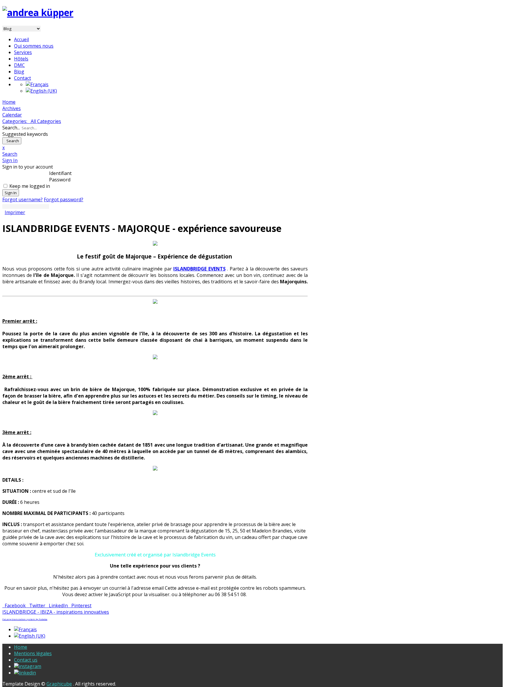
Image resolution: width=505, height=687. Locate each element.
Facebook (14, 605)
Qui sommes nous (33, 46)
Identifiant (60, 173)
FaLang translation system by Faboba (24, 619)
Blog (19, 71)
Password (59, 179)
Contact (22, 78)
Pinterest (80, 605)
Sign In (11, 192)
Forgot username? (22, 199)
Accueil (21, 39)
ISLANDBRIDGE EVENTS (199, 269)
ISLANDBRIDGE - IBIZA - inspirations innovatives (55, 612)
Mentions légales (33, 653)
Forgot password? (63, 199)
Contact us (25, 660)
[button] (155, 154)
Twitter (36, 605)
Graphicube (59, 684)
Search (12, 140)
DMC (19, 65)
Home (20, 647)
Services (23, 52)
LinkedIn (57, 605)
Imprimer (15, 212)
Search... (11, 127)
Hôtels (21, 58)
